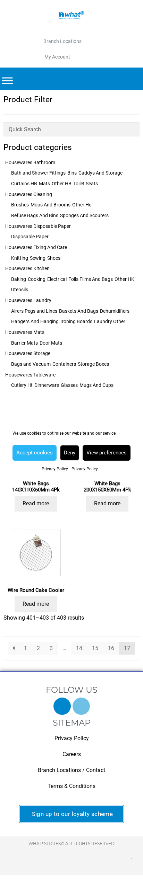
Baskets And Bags (78, 311)
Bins (72, 173)
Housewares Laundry (28, 300)
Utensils (19, 289)
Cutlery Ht (22, 385)
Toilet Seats (85, 183)
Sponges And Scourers (84, 215)
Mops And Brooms (50, 204)
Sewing (37, 258)
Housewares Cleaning (28, 194)
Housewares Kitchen (27, 268)
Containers (64, 364)
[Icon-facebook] (62, 706)
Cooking (36, 279)
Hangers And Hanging (35, 321)
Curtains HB (24, 183)
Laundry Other (109, 321)
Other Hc (81, 204)
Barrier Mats (24, 343)
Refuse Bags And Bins (34, 215)
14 (79, 648)
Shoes (53, 258)
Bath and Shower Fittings (38, 173)
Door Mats (51, 343)
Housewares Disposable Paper (38, 226)
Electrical (57, 279)
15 (95, 648)
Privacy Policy (55, 469)
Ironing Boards (76, 321)
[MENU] (7, 81)
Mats (44, 183)
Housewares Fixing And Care (36, 247)
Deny (69, 453)
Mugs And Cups (96, 385)
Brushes (20, 204)
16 (111, 648)
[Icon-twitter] (81, 706)
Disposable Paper (30, 236)
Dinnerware (46, 385)
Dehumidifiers (114, 311)
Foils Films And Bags (90, 279)
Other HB (62, 183)
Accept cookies (34, 453)
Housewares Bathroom (30, 162)
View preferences (106, 453)
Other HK (124, 279)
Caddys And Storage (100, 173)
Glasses (69, 385)
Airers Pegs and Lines (34, 311)
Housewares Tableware (30, 375)
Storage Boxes (93, 364)
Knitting (19, 258)
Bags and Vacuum (31, 364)
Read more (36, 503)
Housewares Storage (27, 353)
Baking (18, 279)
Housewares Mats (24, 332)
